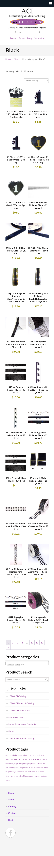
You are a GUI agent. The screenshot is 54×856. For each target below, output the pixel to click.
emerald (38, 759)
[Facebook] (10, 833)
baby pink (26, 755)
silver (16, 776)
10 (32, 642)
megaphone (24, 767)
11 (37, 642)
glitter (24, 763)
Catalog (12, 806)
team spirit (38, 776)
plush (22, 772)
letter (17, 767)
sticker (30, 776)
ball (31, 755)
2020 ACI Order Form (19, 710)
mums (31, 767)
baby (13, 755)
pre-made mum (30, 772)
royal (12, 776)
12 (42, 642)
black (42, 755)
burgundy (9, 759)
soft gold (22, 776)
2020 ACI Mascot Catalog (21, 703)
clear (20, 759)
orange (13, 772)
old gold (8, 772)
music (36, 767)
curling (24, 759)
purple (38, 772)
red (42, 772)
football (44, 759)
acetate (8, 755)
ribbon (7, 776)
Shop (16, 59)
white (7, 780)
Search (46, 679)
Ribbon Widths (15, 717)
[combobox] (27, 663)
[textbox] (27, 664)
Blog (29, 38)
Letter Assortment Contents (22, 724)
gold (28, 763)
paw (18, 772)
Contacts (12, 813)
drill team (31, 759)
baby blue (18, 755)
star (26, 776)
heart (37, 763)
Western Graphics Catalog (21, 738)
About (11, 799)
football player (10, 763)
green (32, 763)
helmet (42, 763)
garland (19, 763)
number (45, 767)
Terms (13, 38)
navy (39, 767)
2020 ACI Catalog (17, 696)
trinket (44, 776)
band (34, 755)
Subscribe (39, 38)
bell (38, 755)
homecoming (10, 767)
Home (8, 59)
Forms (21, 38)
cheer (15, 759)
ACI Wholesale (27, 19)
